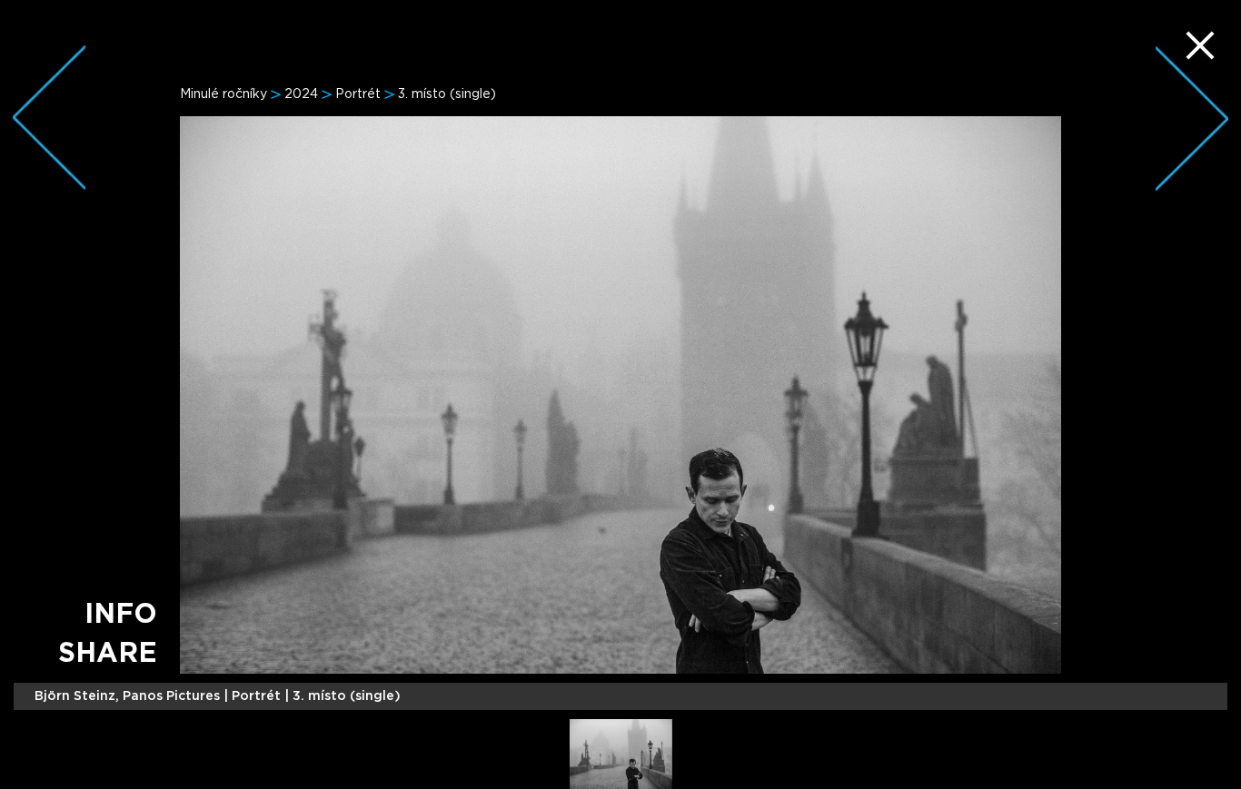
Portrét (358, 94)
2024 (301, 94)
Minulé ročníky (223, 94)
